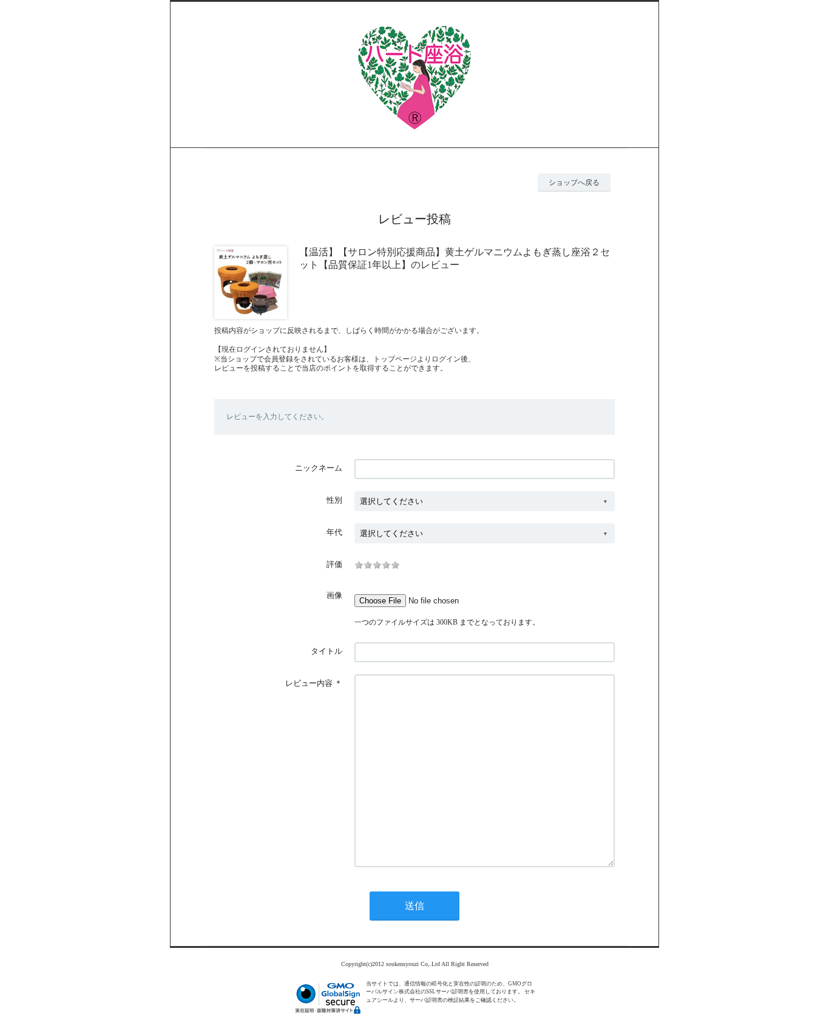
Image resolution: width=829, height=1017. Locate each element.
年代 (334, 532)
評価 (334, 564)
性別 (334, 500)
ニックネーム (318, 467)
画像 (334, 595)
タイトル (326, 651)
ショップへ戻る (574, 182)
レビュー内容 (309, 683)
